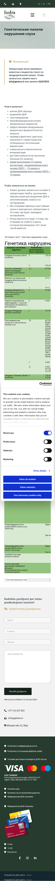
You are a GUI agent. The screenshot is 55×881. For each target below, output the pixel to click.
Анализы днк (12, 789)
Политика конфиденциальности (20, 746)
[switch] (48, 441)
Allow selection (27, 487)
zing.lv (29, 875)
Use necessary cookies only (27, 495)
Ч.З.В (8, 848)
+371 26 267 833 (14, 710)
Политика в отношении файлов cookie (23, 751)
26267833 (43, 81)
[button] (32, 15)
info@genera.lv (16, 81)
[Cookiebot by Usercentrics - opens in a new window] (39, 384)
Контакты (10, 852)
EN (49, 4)
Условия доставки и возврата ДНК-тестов (25, 759)
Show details (39, 471)
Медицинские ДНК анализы (18, 797)
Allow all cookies (27, 479)
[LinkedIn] (35, 858)
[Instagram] (27, 858)
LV (39, 4)
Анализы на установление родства (22, 793)
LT (44, 4)
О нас (8, 844)
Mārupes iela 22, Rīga (16, 725)
